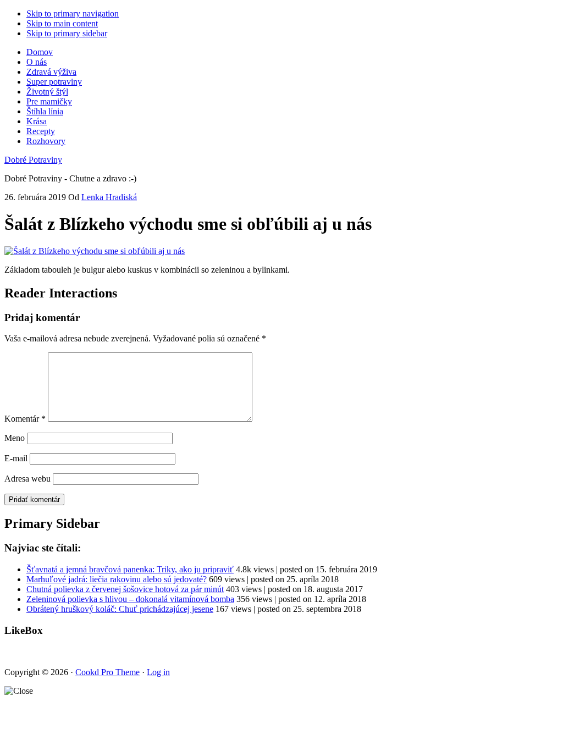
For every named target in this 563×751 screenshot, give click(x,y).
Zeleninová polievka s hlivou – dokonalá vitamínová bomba (130, 599)
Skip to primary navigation (72, 13)
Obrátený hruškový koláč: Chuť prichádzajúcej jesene (119, 609)
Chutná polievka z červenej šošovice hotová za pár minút (125, 589)
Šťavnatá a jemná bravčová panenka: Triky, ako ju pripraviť (130, 569)
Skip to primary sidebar (66, 33)
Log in (158, 672)
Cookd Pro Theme (107, 672)
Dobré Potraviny (33, 159)
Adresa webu (27, 478)
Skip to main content (62, 23)
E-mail (15, 458)
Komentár (25, 418)
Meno (14, 438)
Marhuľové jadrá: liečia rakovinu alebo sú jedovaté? (116, 579)
